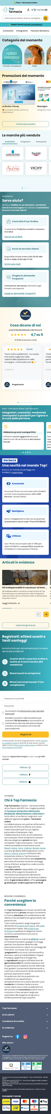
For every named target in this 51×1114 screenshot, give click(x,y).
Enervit (22, 853)
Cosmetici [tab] (10, 142)
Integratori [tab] (25, 142)
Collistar (28, 848)
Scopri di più (17, 472)
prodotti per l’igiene (26, 926)
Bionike (36, 848)
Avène (14, 848)
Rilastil (7, 848)
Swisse (14, 853)
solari (42, 926)
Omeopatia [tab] (41, 142)
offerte (34, 939)
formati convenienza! (33, 24)
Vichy (20, 848)
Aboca (7, 853)
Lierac (43, 848)
